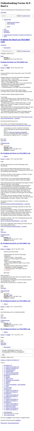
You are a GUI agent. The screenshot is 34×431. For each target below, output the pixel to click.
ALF (2, 144)
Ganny (2, 236)
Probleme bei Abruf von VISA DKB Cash (14, 62)
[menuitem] (13, 22)
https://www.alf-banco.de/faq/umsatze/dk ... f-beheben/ (17, 117)
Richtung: (14, 352)
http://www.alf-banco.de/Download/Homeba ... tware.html (15, 204)
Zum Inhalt (3, 12)
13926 (10, 147)
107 (10, 237)
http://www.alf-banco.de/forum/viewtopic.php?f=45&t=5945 (16, 125)
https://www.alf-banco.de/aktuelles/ (18, 132)
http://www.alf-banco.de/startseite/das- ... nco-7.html (14, 220)
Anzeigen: (4, 350)
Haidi (2, 56)
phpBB (9, 417)
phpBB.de (18, 420)
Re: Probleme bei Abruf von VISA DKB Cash (15, 153)
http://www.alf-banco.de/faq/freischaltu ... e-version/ (14, 226)
